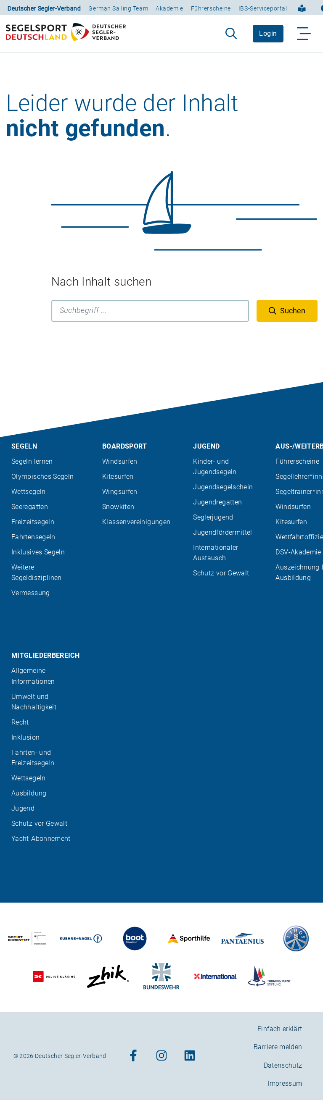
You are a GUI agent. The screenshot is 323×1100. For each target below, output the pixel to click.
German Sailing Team (118, 8)
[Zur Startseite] (66, 34)
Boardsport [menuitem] (124, 446)
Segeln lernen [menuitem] (32, 461)
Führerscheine (211, 8)
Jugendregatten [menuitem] (217, 502)
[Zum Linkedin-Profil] (189, 1056)
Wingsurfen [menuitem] (120, 492)
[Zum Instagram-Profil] (161, 1056)
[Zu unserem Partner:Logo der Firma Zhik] (108, 976)
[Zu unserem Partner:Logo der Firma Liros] (296, 938)
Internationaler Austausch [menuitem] (215, 552)
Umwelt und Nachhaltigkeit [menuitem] (33, 702)
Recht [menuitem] (20, 722)
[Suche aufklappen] (231, 34)
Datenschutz (283, 1065)
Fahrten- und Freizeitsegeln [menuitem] (32, 757)
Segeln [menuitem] (24, 446)
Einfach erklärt (279, 1029)
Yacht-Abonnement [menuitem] (41, 839)
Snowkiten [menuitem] (118, 507)
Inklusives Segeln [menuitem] (38, 552)
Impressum (284, 1083)
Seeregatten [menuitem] (29, 507)
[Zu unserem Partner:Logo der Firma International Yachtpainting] (215, 976)
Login (268, 33)
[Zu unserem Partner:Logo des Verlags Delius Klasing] (54, 976)
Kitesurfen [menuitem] (118, 476)
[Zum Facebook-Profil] (133, 1056)
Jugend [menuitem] (206, 446)
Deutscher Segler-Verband (44, 8)
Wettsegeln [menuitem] (28, 492)
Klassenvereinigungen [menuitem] (136, 522)
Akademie (169, 8)
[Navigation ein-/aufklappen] (304, 34)
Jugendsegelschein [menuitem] (223, 487)
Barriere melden (278, 1047)
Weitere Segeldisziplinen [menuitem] (36, 572)
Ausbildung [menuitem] (29, 793)
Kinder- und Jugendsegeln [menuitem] (214, 466)
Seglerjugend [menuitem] (213, 517)
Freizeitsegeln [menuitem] (32, 522)
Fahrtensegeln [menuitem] (33, 537)
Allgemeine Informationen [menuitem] (33, 676)
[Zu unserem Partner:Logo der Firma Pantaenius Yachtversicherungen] (242, 938)
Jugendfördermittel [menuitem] (222, 532)
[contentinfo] (161, 741)
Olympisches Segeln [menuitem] (42, 476)
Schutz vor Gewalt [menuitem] (221, 573)
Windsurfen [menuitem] (120, 461)
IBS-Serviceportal (262, 8)
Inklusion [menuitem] (25, 737)
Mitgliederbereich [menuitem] (45, 655)
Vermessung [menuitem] (30, 593)
